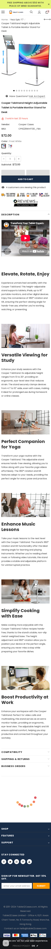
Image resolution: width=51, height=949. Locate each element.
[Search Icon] (31, 12)
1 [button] (14, 90)
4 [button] (21, 90)
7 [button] (29, 90)
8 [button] (32, 90)
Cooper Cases (26, 124)
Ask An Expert (37, 96)
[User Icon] (39, 12)
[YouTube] (29, 861)
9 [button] (34, 90)
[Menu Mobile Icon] (3, 12)
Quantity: (6, 153)
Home (4, 19)
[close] (48, 4)
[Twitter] (10, 861)
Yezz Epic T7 (16, 19)
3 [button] (19, 90)
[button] (13, 173)
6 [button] (26, 90)
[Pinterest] (23, 861)
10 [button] (37, 90)
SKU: (3, 128)
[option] (25, 60)
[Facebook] (3, 861)
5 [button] (24, 90)
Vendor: (5, 124)
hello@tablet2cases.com (33, 928)
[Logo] (16, 12)
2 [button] (16, 90)
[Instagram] (16, 861)
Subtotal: (6, 164)
